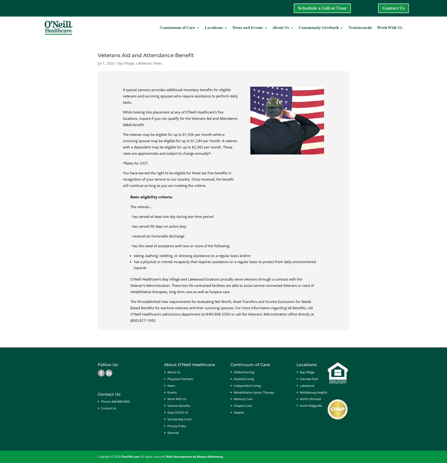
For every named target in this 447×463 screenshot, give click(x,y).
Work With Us (389, 28)
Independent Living (247, 386)
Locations (214, 28)
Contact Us (393, 8)
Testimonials (360, 28)
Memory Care (243, 399)
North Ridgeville (311, 406)
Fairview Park (309, 379)
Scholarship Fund (179, 419)
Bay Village (126, 63)
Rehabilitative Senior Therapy (254, 392)
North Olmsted (310, 399)
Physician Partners (180, 379)
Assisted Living (244, 379)
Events (172, 392)
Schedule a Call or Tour (322, 8)
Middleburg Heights (313, 392)
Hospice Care (243, 406)
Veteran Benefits (178, 406)
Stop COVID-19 (177, 412)
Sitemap (173, 433)
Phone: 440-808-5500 (115, 401)
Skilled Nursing (244, 372)
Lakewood (144, 63)
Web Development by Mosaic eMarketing (194, 457)
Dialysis (239, 412)
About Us (281, 28)
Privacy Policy (176, 426)
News (157, 63)
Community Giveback (319, 28)
